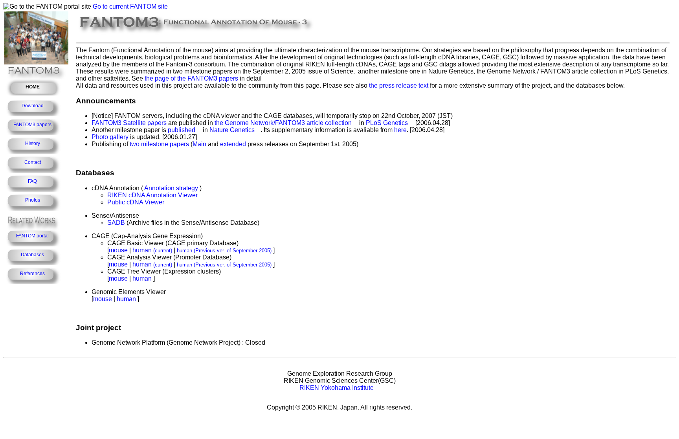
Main (199, 144)
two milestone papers (159, 144)
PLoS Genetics (387, 122)
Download (33, 105)
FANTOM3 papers (32, 124)
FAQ (32, 181)
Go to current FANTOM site (130, 6)
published (181, 130)
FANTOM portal (32, 236)
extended (233, 144)
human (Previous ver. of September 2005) (224, 250)
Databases (32, 254)
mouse (118, 250)
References (32, 273)
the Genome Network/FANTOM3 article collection (283, 122)
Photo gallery (110, 137)
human (152, 250)
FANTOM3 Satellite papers (129, 122)
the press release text (398, 85)
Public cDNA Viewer (135, 202)
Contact (32, 162)
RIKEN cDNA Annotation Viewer (152, 195)
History (32, 143)
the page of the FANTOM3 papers (191, 78)
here (400, 130)
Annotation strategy (171, 188)
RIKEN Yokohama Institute (336, 387)
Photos (32, 200)
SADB (116, 222)
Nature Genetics (232, 130)
